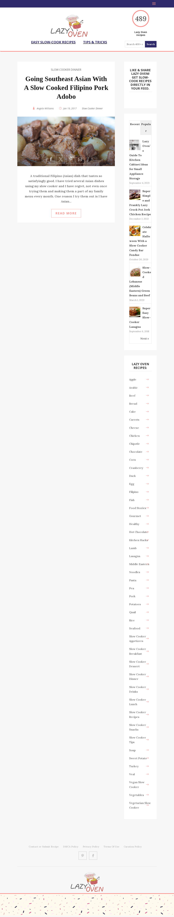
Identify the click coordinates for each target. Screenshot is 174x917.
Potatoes (135, 604)
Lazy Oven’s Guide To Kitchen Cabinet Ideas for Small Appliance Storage (139, 160)
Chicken (134, 435)
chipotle (134, 443)
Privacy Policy (91, 846)
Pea (131, 588)
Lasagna (134, 556)
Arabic (133, 387)
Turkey (134, 766)
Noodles (134, 572)
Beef (132, 395)
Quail (132, 612)
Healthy (134, 524)
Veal (132, 774)
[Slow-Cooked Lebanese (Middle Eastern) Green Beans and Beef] (134, 276)
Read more (66, 213)
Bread (133, 403)
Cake (132, 411)
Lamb (133, 548)
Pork (132, 596)
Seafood (134, 628)
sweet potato (138, 758)
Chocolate (135, 451)
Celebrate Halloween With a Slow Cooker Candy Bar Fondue (140, 241)
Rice (132, 620)
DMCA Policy (70, 846)
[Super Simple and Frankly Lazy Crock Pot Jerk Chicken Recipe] (134, 199)
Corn (132, 459)
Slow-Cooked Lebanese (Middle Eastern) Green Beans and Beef (140, 281)
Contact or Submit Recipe (44, 846)
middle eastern (139, 564)
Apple (132, 379)
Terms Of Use (111, 846)
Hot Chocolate (138, 532)
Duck (132, 476)
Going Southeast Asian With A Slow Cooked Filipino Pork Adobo (66, 87)
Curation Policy (133, 846)
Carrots (134, 419)
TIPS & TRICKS (95, 42)
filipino (133, 492)
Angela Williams (45, 108)
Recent (135, 124)
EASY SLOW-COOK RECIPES (53, 42)
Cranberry (136, 468)
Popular (146, 127)
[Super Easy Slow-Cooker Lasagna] (134, 316)
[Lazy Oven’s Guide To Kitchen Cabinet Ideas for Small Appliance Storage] (134, 149)
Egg (131, 484)
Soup (132, 750)
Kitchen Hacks (138, 540)
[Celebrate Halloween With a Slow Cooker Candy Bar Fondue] (134, 235)
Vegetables (136, 795)
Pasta (132, 580)
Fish (131, 500)
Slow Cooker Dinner (66, 70)
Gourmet (135, 516)
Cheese (134, 427)
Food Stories (137, 508)
